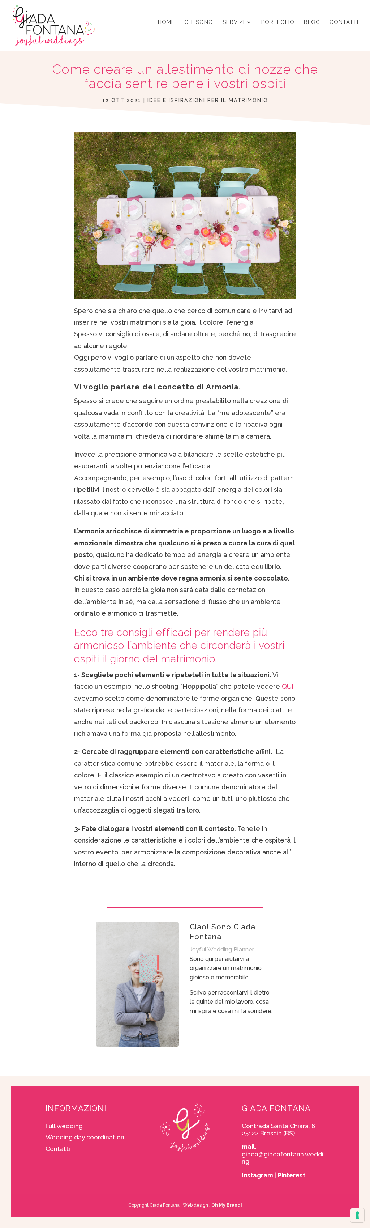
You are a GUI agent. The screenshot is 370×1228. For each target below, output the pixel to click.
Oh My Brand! (226, 1205)
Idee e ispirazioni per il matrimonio (207, 100)
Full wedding (64, 1126)
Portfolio (277, 22)
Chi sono (198, 22)
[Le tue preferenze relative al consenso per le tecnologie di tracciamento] (357, 1215)
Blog (312, 22)
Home (166, 22)
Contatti (344, 22)
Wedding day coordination (85, 1137)
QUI (287, 686)
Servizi (234, 22)
